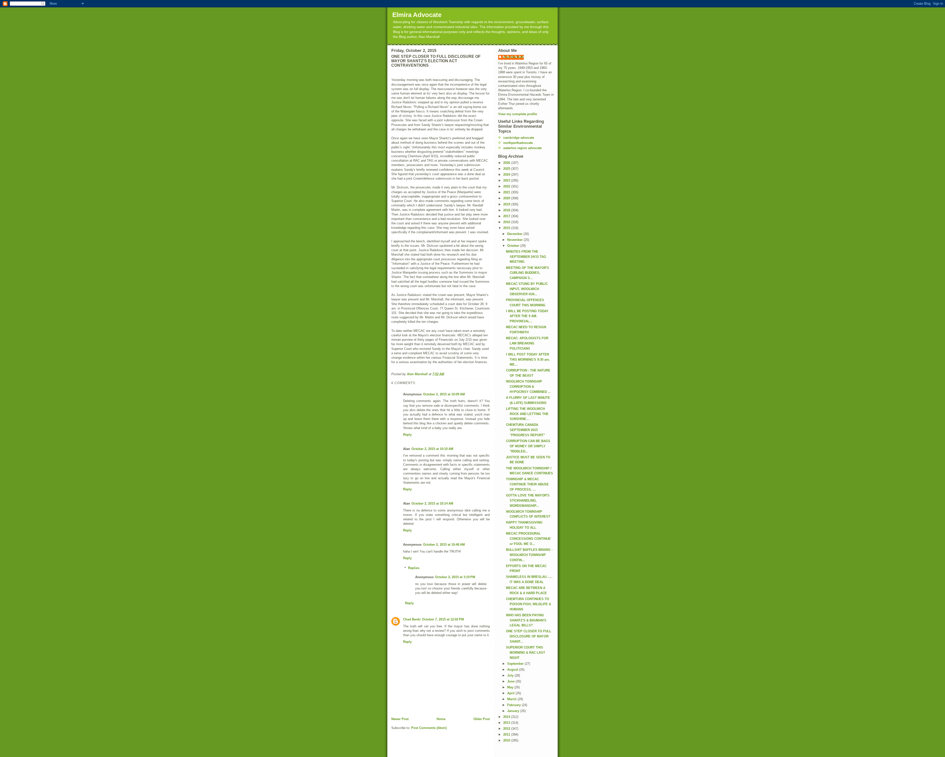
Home (441, 719)
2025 (507, 168)
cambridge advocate (518, 137)
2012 (507, 728)
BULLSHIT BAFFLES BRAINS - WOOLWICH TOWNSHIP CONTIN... (529, 555)
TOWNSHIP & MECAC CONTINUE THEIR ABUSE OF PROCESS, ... (527, 484)
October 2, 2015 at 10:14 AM (432, 503)
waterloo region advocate (522, 148)
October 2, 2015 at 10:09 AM (444, 394)
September (516, 663)
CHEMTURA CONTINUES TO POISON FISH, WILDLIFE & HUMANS (528, 604)
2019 (507, 204)
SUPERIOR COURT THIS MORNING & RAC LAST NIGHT (525, 653)
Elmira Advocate (416, 14)
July (511, 675)
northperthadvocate (518, 143)
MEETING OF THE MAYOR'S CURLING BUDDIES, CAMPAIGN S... (527, 273)
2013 (507, 723)
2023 (507, 180)
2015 (507, 228)
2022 (507, 186)
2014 (507, 717)
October (513, 245)
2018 (507, 210)
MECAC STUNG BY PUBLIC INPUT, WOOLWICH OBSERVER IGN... (527, 289)
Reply (407, 434)
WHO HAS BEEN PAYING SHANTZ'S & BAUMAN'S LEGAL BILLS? (526, 620)
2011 (507, 734)
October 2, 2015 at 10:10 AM (432, 449)
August (513, 669)
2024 (507, 174)
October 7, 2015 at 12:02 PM (443, 619)
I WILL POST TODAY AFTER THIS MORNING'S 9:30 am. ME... (528, 360)
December (515, 234)
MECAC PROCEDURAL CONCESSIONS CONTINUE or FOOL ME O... (528, 539)
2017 (507, 216)
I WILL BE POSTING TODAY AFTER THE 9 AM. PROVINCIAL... (527, 316)
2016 (507, 222)
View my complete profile (517, 114)
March (512, 699)
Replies (413, 568)
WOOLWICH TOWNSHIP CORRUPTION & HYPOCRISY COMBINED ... (528, 387)
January (513, 711)
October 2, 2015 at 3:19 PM (455, 577)
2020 (507, 198)
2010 (507, 740)
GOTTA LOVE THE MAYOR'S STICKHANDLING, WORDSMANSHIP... (528, 501)
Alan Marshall (513, 57)
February (514, 705)
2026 (507, 163)
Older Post (481, 719)
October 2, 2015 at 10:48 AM (444, 544)
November (515, 240)
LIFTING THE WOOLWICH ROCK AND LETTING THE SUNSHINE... (527, 414)
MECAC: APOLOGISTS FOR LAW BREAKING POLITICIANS (527, 343)
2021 (507, 192)
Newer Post (400, 719)
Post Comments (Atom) (429, 728)
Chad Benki (412, 619)
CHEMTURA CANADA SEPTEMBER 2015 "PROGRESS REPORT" (525, 430)
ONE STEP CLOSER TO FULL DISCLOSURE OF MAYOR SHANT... (528, 636)
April (511, 693)
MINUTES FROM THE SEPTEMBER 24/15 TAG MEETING (526, 257)
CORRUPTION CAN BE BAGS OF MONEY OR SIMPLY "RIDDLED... (528, 446)
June (511, 681)
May (510, 687)
